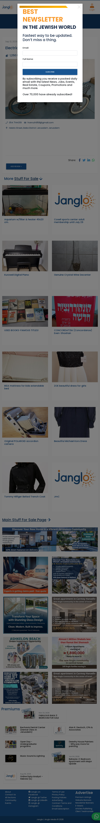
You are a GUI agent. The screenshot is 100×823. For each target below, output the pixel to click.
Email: (26, 47)
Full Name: (28, 59)
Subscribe (50, 72)
